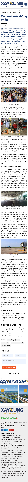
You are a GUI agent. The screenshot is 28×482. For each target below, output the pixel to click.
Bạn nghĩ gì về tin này (9, 367)
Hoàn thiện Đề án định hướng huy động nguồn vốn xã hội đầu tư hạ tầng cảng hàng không (14, 319)
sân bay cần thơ (6, 345)
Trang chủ (3, 12)
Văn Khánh (4, 23)
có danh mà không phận (17, 342)
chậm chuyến (5, 342)
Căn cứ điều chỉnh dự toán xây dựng (12, 336)
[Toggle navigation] (25, 4)
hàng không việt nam (13, 340)
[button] (25, 390)
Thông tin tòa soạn (7, 433)
